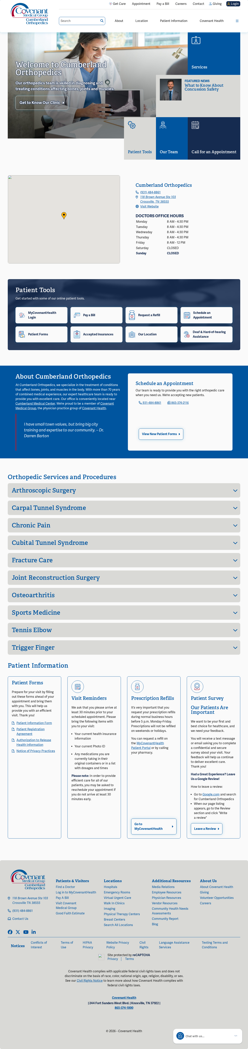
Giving (204, 892)
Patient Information (173, 21)
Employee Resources (166, 892)
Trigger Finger (33, 647)
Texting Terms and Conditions (215, 945)
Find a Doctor (65, 887)
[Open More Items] (237, 21)
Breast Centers (114, 920)
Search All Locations (118, 925)
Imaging (109, 909)
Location (141, 21)
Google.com (211, 794)
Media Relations (163, 887)
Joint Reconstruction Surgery (56, 578)
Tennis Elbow (32, 630)
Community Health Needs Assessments (170, 911)
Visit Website (149, 207)
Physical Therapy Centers (122, 914)
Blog (155, 924)
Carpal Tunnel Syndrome (49, 508)
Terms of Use (67, 945)
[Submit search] (102, 20)
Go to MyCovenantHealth (148, 826)
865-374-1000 (124, 1008)
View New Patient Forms (159, 434)
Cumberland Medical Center (35, 404)
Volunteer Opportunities (217, 898)
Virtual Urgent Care (117, 898)
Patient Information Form (34, 723)
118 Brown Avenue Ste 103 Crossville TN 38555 (30, 900)
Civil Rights (144, 945)
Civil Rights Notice (90, 981)
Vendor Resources (164, 903)
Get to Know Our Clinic (40, 102)
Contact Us (20, 919)
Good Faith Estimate (70, 913)
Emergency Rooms (117, 892)
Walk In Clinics (114, 903)
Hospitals (110, 887)
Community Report (165, 919)
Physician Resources (166, 898)
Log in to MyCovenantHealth (76, 892)
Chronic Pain (31, 525)
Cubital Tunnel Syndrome (50, 543)
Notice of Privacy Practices (35, 751)
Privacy (113, 959)
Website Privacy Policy (117, 945)
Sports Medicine (36, 612)
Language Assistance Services (174, 945)
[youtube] (25, 932)
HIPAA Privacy (88, 945)
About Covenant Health (216, 887)
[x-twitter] (18, 932)
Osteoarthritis (33, 595)
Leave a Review (205, 829)
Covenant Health (212, 21)
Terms (129, 959)
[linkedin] (34, 932)
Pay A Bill (62, 898)
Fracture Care (32, 560)
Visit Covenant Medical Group (66, 905)
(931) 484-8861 (150, 192)
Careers (205, 903)
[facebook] (10, 932)
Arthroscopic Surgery (44, 490)
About (119, 21)
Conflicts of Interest (39, 945)
